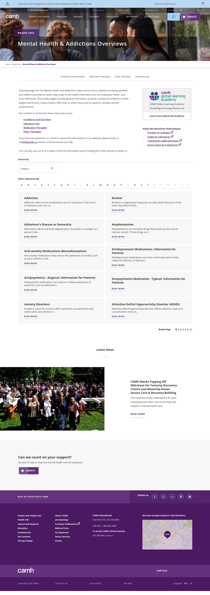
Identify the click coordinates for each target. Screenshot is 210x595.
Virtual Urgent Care (150, 10)
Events (58, 540)
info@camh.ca (29, 142)
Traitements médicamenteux (163, 140)
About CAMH (61, 515)
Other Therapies (123, 76)
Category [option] (24, 168)
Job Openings (61, 519)
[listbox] (37, 169)
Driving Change (25, 540)
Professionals (24, 532)
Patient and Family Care (29, 515)
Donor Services (62, 536)
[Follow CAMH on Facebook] (154, 496)
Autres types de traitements (162, 145)
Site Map (128, 583)
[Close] (203, 4)
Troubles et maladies (158, 132)
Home (7, 64)
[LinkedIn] (172, 496)
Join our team (98, 10)
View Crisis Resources (165, 3)
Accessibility (173, 10)
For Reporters (62, 532)
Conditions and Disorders (72, 76)
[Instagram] (181, 496)
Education (23, 528)
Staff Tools (162, 570)
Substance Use (142, 76)
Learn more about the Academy (167, 115)
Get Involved (24, 536)
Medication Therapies (100, 76)
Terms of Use (61, 583)
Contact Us (10, 10)
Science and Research (28, 524)
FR (203, 10)
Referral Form (123, 10)
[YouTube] (189, 496)
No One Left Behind (39, 10)
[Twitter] (163, 496)
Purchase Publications (66, 524)
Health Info (26, 32)
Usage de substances (158, 136)
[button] (39, 16)
